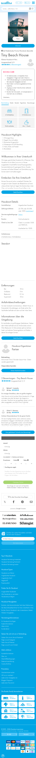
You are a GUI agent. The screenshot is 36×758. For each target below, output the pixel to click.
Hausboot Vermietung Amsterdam (11, 559)
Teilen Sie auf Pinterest (7, 642)
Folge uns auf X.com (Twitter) (9, 645)
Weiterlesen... (6, 97)
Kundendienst (5, 629)
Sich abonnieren (18, 543)
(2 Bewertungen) (15, 64)
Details (11, 103)
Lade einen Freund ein (7, 683)
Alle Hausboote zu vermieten (9, 594)
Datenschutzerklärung (7, 661)
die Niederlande (8, 51)
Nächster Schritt (18, 482)
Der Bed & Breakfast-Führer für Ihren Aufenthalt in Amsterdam (18, 608)
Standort (17, 103)
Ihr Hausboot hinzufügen (8, 621)
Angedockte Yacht (6, 578)
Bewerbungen (31, 103)
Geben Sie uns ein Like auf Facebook (12, 637)
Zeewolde (30, 51)
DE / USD (18, 3)
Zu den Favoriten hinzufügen (19, 497)
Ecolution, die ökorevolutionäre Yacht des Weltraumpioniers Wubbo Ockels (18, 605)
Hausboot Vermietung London (9, 564)
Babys (26, 460)
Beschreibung (5, 103)
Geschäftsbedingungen (8, 659)
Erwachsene (6, 460)
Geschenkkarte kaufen (8, 672)
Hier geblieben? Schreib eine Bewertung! (18, 432)
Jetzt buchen (18, 192)
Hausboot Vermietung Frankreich (10, 562)
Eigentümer (23, 103)
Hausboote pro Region (8, 597)
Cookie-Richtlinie (6, 664)
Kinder (15, 460)
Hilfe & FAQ (5, 626)
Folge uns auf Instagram (8, 640)
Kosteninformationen (7, 624)
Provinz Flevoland (20, 51)
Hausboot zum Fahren (7, 573)
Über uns (4, 656)
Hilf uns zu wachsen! (7, 675)
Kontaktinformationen (7, 653)
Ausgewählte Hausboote (8, 592)
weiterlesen (29, 211)
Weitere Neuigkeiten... (8, 613)
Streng (20, 214)
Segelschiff (4, 580)
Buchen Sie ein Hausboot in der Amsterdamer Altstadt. (17, 610)
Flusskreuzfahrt (5, 583)
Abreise (5, 450)
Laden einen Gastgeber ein (9, 678)
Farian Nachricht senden (18, 371)
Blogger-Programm (7, 680)
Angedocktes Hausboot (8, 575)
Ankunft (5, 443)
